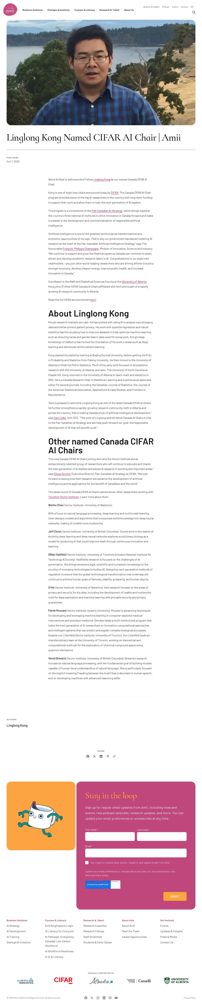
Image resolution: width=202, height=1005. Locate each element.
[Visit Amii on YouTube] (116, 997)
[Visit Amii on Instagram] (98, 997)
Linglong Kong (101, 179)
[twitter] (94, 756)
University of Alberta (134, 281)
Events (175, 7)
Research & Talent (93, 920)
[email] (107, 756)
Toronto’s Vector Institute (63, 496)
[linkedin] (101, 756)
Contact (184, 7)
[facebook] (88, 756)
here (93, 299)
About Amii (128, 920)
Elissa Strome (62, 473)
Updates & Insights (151, 7)
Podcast (165, 7)
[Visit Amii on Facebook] (86, 997)
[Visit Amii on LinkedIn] (104, 997)
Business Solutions (17, 920)
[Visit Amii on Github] (110, 997)
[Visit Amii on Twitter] (92, 997)
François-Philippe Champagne (81, 248)
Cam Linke (60, 417)
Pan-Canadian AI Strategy (107, 210)
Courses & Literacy (55, 920)
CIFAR (114, 192)
